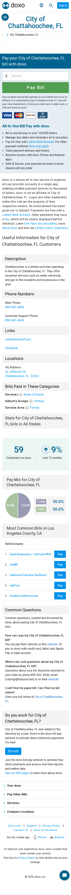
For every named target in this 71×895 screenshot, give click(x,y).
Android (59, 837)
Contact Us (21, 830)
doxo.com (14, 825)
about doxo (10, 228)
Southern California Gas (24, 595)
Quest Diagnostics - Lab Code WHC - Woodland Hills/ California (31, 554)
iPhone (42, 837)
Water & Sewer (34, 394)
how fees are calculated (40, 223)
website (52, 644)
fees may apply (39, 146)
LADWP (14, 564)
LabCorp (15, 585)
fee (7, 219)
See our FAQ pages (17, 773)
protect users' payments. (52, 228)
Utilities (39, 401)
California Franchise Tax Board (28, 575)
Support (32, 825)
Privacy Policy (51, 825)
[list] (35, 311)
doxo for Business (45, 830)
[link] (35, 305)
